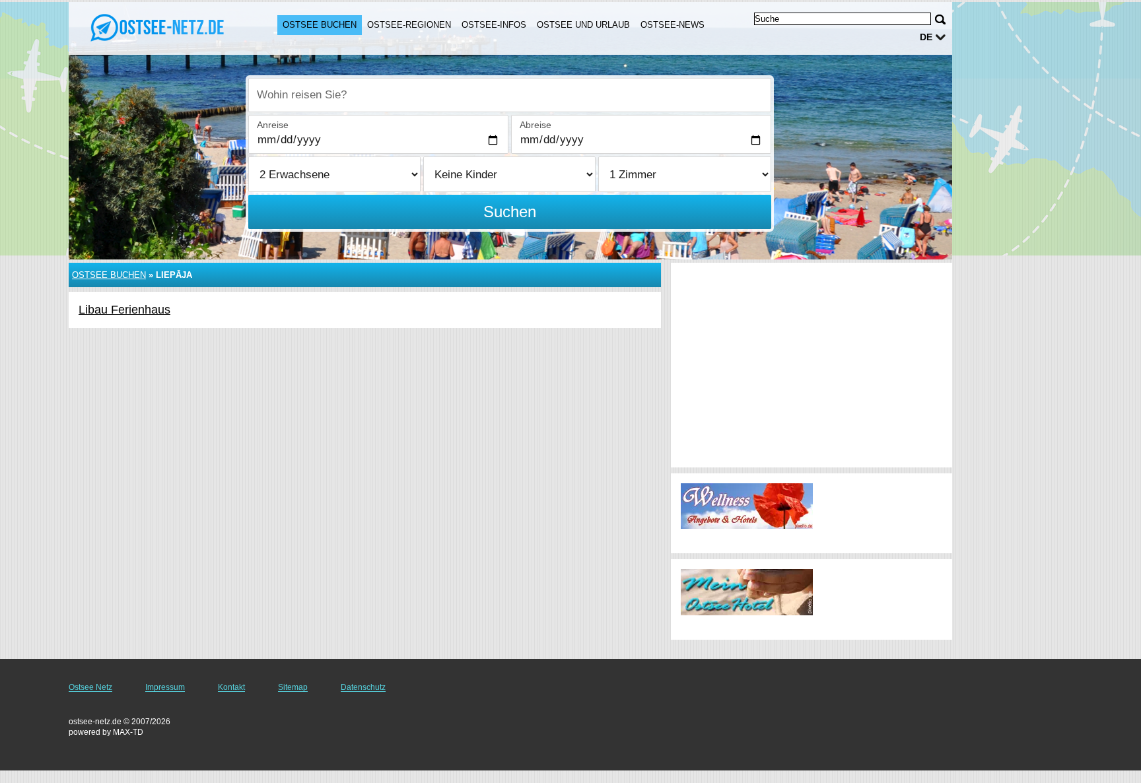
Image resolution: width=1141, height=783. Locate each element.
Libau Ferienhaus (124, 309)
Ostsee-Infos (494, 25)
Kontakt (231, 687)
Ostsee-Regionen (409, 25)
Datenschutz (363, 687)
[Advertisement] (811, 365)
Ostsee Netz (90, 687)
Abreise (535, 124)
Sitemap (293, 687)
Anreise (273, 124)
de (926, 37)
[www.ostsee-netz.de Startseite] (159, 27)
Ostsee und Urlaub (583, 25)
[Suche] (940, 19)
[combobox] (510, 95)
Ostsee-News (672, 25)
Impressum (165, 687)
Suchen (509, 212)
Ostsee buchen (320, 25)
